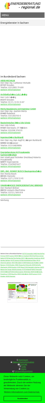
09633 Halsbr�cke (22, 274)
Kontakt (23, 364)
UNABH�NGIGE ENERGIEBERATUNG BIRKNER (21, 185)
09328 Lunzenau (17, 269)
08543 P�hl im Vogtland (21, 256)
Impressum (23, 360)
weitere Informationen (10, 90)
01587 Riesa (20, 267)
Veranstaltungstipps (24, 371)
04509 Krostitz (12, 267)
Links (24, 367)
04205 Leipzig (33, 274)
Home (23, 369)
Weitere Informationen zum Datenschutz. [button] (22, 392)
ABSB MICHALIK (7, 80)
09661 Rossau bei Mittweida (23, 265)
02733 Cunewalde (27, 253)
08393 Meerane (10, 276)
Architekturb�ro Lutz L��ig (13, 94)
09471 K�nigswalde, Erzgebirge (30, 258)
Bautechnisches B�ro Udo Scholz (15, 123)
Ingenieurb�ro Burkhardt (11, 137)
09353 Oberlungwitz (17, 271)
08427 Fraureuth (37, 269)
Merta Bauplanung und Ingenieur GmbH (18, 109)
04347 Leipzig (10, 256)
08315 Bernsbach (17, 262)
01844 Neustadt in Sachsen (32, 267)
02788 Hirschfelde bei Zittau (27, 260)
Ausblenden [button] (22, 398)
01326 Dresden (10, 265)
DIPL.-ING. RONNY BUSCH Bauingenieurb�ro (20, 171)
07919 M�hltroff (5, 271)
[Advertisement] (22, 49)
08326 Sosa (27, 271)
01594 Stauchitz (12, 274)
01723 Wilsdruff (26, 269)
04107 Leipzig (15, 260)
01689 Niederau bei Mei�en (30, 262)
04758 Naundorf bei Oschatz (12, 258)
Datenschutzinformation (23, 362)
